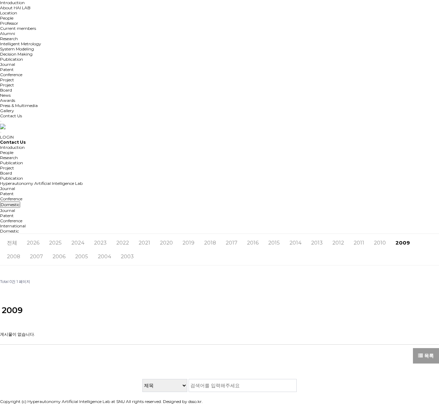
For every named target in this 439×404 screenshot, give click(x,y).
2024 (77, 242)
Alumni (7, 33)
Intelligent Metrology (20, 43)
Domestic (9, 231)
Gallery (7, 110)
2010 (380, 242)
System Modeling (17, 48)
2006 (59, 256)
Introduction (12, 2)
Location (8, 12)
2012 (338, 242)
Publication (11, 59)
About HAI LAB (15, 7)
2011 (359, 242)
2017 (231, 242)
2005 (81, 256)
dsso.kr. (195, 401)
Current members (18, 28)
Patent (7, 69)
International (13, 225)
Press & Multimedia (19, 105)
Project (7, 79)
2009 (402, 242)
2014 (295, 242)
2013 (317, 242)
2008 (13, 256)
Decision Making (16, 54)
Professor (9, 23)
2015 (274, 242)
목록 (428, 356)
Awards (7, 100)
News (5, 95)
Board (6, 90)
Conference (11, 74)
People (6, 18)
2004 (104, 256)
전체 (12, 242)
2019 (188, 242)
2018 (210, 242)
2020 (166, 242)
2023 (100, 242)
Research (9, 38)
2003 (127, 256)
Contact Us (11, 115)
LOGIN (7, 137)
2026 (33, 242)
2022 (122, 242)
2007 (36, 256)
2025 (55, 242)
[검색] (290, 385)
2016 (253, 242)
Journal (7, 64)
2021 (144, 242)
